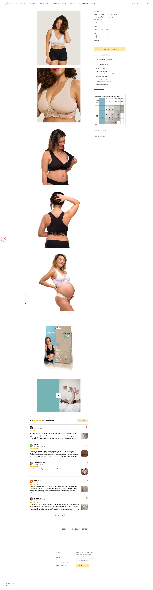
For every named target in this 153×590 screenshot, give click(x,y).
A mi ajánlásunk (83, 3)
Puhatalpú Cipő (44, 3)
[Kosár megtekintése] (148, 3)
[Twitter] (103, 130)
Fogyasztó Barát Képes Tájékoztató (64, 563)
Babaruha (32, 3)
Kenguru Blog (59, 555)
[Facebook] (101, 130)
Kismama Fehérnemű (60, 3)
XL (107, 36)
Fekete (101, 29)
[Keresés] (145, 3)
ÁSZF (57, 560)
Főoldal (23, 3)
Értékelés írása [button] (82, 420)
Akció (72, 3)
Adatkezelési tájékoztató (61, 565)
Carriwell (97, 11)
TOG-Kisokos (59, 557)
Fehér (96, 29)
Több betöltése (58, 515)
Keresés (58, 552)
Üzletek (94, 3)
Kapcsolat (58, 568)
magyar (134, 3)
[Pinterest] (105, 130)
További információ (101, 136)
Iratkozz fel (83, 565)
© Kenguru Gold (11, 583)
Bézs (107, 29)
